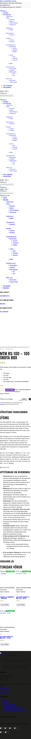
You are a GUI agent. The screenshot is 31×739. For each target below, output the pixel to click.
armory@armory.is (4, 296)
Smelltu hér (2, 404)
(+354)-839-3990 (5, 692)
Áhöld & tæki (18, 347)
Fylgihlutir (24, 347)
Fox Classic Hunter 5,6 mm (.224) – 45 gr (22, 597)
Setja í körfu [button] (4, 605)
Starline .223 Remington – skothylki (7, 597)
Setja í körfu (10, 390)
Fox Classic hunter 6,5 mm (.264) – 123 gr (6, 637)
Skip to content (4, 1)
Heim (1, 347)
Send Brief (2, 304)
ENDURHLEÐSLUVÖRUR (9, 347)
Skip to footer (12, 1)
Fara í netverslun (4, 311)
